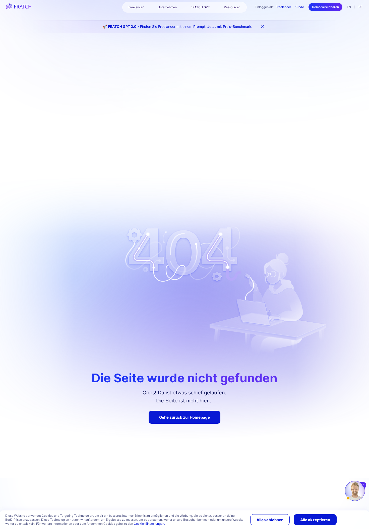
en (349, 7)
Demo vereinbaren (325, 7)
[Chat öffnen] (355, 491)
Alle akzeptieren (315, 519)
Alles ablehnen (270, 519)
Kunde (299, 7)
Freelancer (283, 7)
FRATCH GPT (200, 7)
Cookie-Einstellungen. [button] (149, 523)
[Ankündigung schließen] (262, 27)
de (360, 7)
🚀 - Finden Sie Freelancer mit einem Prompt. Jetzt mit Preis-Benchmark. (177, 26)
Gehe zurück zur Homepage (184, 417)
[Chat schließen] (364, 484)
